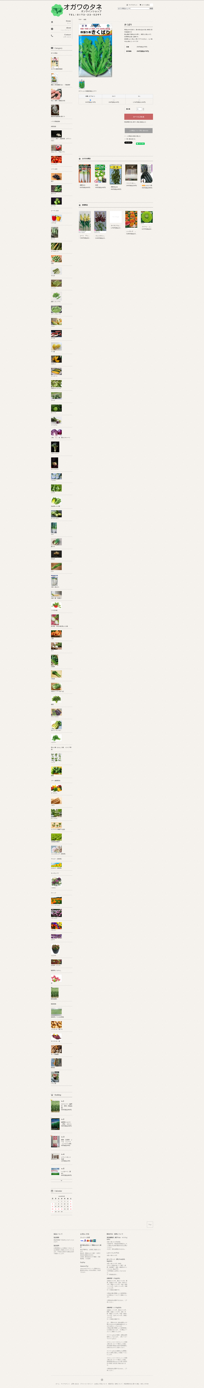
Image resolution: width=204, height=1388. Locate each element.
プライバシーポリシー (86, 1384)
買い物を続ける (130, 139)
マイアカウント (133, 5)
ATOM (146, 1384)
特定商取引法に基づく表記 (131, 1384)
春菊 (85, 19)
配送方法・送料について (115, 1384)
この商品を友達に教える (133, 136)
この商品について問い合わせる (138, 130)
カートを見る (147, 5)
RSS (142, 1384)
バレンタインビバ (100, 236)
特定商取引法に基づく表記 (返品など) (135, 122)
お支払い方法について (100, 1384)
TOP (80, 19)
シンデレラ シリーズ (133, 231)
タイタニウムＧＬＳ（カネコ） (120, 225)
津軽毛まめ (114, 187)
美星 (96, 185)
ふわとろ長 (148, 185)
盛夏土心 (82, 185)
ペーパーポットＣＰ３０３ (134, 183)
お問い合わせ (75, 1384)
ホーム (58, 1384)
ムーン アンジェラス (87, 236)
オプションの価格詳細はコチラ (87, 91)
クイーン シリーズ (148, 227)
